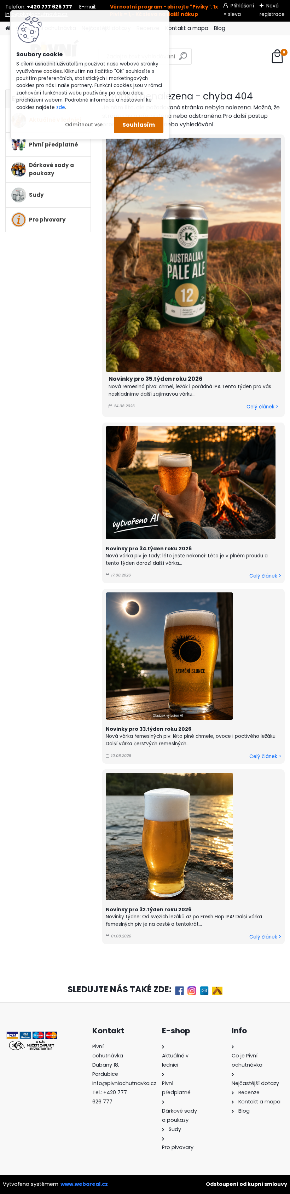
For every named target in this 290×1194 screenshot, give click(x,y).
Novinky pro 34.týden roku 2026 (149, 548)
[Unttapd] (217, 990)
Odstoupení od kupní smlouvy (246, 1184)
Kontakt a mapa (186, 28)
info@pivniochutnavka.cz (124, 1083)
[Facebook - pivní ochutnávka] (179, 990)
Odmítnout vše (84, 124)
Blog (219, 28)
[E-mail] (204, 990)
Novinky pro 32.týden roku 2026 (148, 909)
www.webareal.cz (84, 1184)
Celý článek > (262, 406)
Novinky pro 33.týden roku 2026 (148, 729)
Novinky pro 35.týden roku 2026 (156, 379)
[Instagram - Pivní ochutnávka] (191, 990)
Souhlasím (138, 125)
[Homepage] (7, 28)
